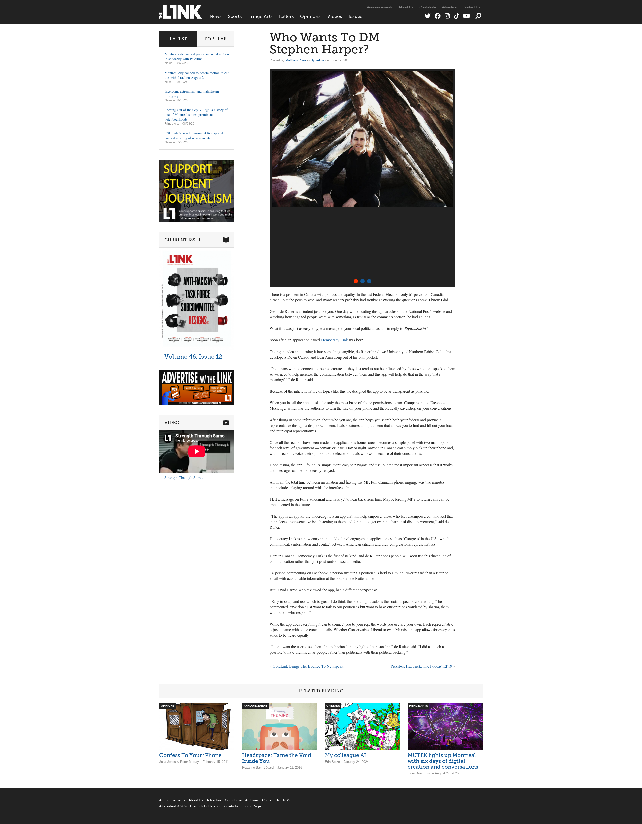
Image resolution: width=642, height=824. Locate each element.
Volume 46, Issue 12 (193, 356)
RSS (286, 800)
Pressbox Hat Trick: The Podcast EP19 (421, 666)
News (215, 16)
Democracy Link (334, 339)
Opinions (310, 16)
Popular (215, 39)
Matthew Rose (295, 60)
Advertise (449, 7)
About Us (406, 7)
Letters (286, 16)
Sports (235, 16)
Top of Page (251, 806)
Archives (252, 800)
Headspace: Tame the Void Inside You (276, 758)
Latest (178, 39)
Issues (355, 16)
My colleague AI (345, 755)
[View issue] (196, 348)
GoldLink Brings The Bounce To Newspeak (308, 666)
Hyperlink (317, 60)
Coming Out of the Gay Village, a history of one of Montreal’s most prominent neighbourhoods (196, 114)
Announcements (380, 7)
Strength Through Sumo (183, 477)
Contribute (427, 7)
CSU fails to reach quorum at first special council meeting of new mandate (194, 135)
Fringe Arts (260, 16)
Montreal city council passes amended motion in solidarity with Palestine (197, 56)
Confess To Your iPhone (190, 755)
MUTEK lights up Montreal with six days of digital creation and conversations (443, 761)
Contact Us (471, 7)
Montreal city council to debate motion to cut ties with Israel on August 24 (197, 75)
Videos (334, 16)
